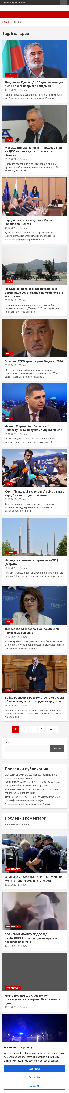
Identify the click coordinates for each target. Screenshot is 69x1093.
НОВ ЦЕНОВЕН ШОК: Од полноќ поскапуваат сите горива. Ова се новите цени (32, 999)
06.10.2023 (10, 499)
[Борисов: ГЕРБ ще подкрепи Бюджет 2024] (34, 337)
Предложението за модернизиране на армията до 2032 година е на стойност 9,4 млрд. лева (34, 292)
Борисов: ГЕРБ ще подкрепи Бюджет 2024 (34, 361)
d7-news (22, 90)
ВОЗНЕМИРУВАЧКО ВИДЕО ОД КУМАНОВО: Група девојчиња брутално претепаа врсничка (32, 938)
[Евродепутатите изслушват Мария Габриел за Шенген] (34, 196)
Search (8, 742)
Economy (11, 553)
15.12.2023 (10, 228)
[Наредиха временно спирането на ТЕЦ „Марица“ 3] (34, 536)
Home (9, 140)
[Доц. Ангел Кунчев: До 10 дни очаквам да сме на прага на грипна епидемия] (34, 58)
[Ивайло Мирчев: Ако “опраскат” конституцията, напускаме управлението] (34, 402)
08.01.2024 (10, 159)
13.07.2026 (10, 885)
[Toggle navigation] (6, 14)
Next (52, 729)
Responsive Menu (63, 2)
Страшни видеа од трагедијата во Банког (28, 804)
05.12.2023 (10, 300)
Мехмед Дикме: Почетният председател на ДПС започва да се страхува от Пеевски (33, 151)
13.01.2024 (10, 90)
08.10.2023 (10, 434)
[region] (34, 1067)
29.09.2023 (10, 705)
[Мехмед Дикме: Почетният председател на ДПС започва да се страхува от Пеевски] (34, 124)
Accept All (34, 1068)
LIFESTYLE (11, 75)
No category (13, 869)
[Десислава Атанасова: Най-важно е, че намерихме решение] (34, 605)
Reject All (34, 1086)
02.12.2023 (10, 365)
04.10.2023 (10, 637)
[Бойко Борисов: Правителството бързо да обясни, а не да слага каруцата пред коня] (34, 674)
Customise (34, 1077)
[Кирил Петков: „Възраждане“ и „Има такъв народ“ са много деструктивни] (34, 468)
